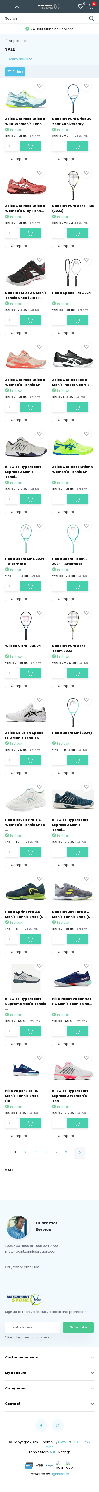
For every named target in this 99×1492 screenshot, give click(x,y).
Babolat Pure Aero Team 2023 (69, 648)
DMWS (63, 1442)
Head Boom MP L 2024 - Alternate (24, 561)
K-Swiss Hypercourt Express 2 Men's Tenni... (23, 471)
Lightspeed (60, 1473)
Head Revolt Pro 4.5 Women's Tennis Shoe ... (25, 824)
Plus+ (76, 1442)
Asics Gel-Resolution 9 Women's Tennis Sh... (72, 469)
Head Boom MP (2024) (72, 732)
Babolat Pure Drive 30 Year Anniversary (71, 121)
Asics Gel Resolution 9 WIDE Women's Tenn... (25, 121)
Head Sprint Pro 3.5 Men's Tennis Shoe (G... (26, 914)
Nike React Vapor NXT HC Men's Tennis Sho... (72, 1001)
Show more (19, 58)
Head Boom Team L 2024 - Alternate (69, 561)
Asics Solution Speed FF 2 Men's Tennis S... (24, 735)
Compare (19, 158)
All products (18, 40)
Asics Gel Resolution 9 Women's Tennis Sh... (25, 382)
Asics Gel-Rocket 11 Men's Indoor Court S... (72, 382)
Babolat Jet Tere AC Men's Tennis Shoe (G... (73, 914)
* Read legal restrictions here (27, 1337)
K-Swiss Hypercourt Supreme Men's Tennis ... (25, 1003)
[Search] (91, 18)
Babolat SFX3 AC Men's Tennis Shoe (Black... (26, 295)
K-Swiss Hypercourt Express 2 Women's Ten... (70, 1095)
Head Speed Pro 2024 (71, 292)
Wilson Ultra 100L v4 (23, 645)
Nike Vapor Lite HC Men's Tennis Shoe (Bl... (22, 1095)
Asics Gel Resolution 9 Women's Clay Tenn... (25, 208)
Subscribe (78, 1327)
